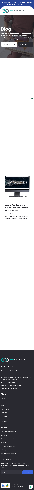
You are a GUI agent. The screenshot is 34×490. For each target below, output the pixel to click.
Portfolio (4, 413)
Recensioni (4, 420)
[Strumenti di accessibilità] (32, 98)
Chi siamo (4, 402)
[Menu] (31, 10)
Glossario (4, 422)
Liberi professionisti (7, 450)
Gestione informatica (8, 439)
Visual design (5, 435)
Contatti (4, 416)
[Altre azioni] (28, 201)
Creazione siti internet (8, 431)
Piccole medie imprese (8, 453)
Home (3, 398)
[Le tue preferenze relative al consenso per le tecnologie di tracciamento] (31, 487)
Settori (3, 442)
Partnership (5, 409)
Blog (2, 405)
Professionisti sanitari (8, 446)
